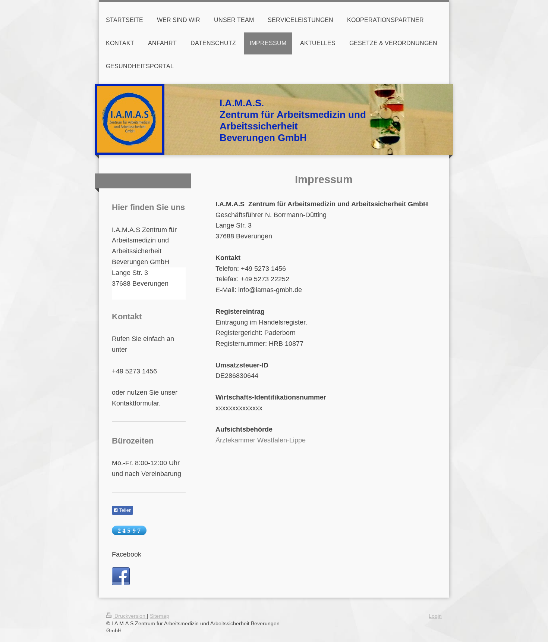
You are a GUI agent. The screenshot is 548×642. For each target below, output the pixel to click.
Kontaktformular (135, 403)
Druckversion (130, 616)
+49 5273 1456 (134, 371)
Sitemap (159, 616)
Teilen (125, 510)
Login (435, 616)
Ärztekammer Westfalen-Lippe (260, 440)
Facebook (126, 554)
